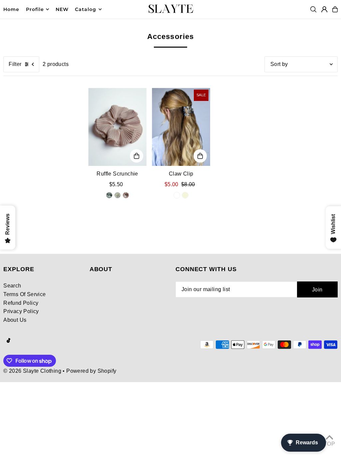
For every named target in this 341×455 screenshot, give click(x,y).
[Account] (324, 9)
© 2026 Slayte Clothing (32, 371)
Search (12, 285)
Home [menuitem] (11, 9)
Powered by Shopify (91, 371)
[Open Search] (313, 9)
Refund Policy (20, 303)
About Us (14, 320)
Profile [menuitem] (35, 9)
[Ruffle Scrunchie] (117, 127)
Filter (15, 64)
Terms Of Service (24, 294)
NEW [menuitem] (62, 9)
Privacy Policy (21, 311)
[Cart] (335, 9)
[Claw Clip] (181, 127)
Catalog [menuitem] (85, 9)
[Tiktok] (8, 341)
